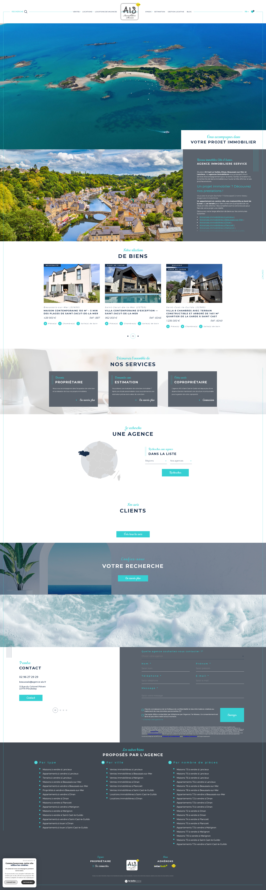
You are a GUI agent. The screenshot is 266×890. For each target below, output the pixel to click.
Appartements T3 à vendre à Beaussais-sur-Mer (201, 794)
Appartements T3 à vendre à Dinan (194, 802)
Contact (263, 274)
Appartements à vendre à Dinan (59, 794)
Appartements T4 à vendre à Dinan (194, 807)
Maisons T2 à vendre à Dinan (191, 811)
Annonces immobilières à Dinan (215, 222)
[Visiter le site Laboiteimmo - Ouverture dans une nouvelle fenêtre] (133, 884)
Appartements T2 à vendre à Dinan (195, 798)
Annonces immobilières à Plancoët (217, 225)
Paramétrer (11, 882)
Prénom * (203, 664)
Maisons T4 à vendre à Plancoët (193, 819)
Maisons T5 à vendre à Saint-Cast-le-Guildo (198, 840)
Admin (152, 876)
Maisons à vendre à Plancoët (57, 802)
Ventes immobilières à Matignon (126, 778)
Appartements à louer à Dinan (58, 823)
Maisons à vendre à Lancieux (57, 769)
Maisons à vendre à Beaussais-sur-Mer (62, 782)
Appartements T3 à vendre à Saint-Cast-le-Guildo (202, 844)
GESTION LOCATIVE (176, 12)
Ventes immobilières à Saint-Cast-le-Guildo (132, 790)
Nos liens (157, 876)
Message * (150, 688)
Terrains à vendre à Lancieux (57, 778)
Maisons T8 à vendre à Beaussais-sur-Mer (198, 790)
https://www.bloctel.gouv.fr (155, 734)
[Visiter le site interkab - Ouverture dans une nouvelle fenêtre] (160, 866)
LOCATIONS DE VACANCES (106, 12)
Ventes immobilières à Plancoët (126, 786)
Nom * (146, 664)
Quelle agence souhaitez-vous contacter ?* (172, 651)
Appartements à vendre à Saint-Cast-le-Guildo (66, 819)
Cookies (171, 875)
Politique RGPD (164, 876)
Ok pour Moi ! (28, 882)
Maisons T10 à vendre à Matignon (194, 836)
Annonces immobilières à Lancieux (217, 217)
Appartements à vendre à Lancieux (60, 773)
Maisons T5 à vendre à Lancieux (193, 773)
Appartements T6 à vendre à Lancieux (196, 782)
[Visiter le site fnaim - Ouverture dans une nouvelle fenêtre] (174, 866)
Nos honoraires (128, 876)
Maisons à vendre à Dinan (56, 798)
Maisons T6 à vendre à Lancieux (193, 778)
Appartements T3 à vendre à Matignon (196, 827)
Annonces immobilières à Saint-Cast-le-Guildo (222, 230)
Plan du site (136, 876)
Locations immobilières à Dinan (126, 798)
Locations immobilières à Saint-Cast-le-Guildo (133, 794)
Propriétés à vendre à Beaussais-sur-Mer (63, 790)
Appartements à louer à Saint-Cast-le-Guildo (65, 827)
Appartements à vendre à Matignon (61, 807)
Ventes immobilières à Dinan (125, 782)
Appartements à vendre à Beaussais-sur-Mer (65, 786)
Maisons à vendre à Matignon (58, 811)
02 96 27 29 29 (28, 676)
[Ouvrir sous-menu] (80, 11)
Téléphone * (152, 676)
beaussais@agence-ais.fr (32, 682)
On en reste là (28, 860)
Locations (87, 12)
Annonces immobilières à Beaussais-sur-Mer (221, 220)
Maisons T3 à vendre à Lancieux (193, 769)
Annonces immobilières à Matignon (217, 228)
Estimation (159, 12)
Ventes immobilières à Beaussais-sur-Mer (131, 773)
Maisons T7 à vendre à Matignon (193, 831)
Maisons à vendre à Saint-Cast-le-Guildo (63, 815)
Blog (189, 12)
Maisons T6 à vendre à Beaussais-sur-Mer (198, 786)
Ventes (76, 12)
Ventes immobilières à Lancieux (126, 769)
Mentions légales (145, 876)
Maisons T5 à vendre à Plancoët (193, 823)
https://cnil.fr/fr (154, 731)
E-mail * (202, 676)
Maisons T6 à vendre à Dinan (191, 815)
